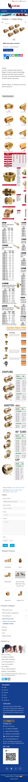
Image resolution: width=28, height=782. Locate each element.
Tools (3, 633)
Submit (5, 545)
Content (5, 518)
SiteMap (17, 776)
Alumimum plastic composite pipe (10, 613)
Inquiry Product (7, 498)
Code (4, 537)
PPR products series (7, 610)
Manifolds (4, 630)
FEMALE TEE (20, 600)
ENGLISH (23, 1)
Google (12, 778)
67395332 (6, 666)
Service (5, 697)
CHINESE (16, 1)
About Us (5, 690)
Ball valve (4, 627)
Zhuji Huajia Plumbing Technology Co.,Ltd (17, 774)
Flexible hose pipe (6, 636)
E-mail (5, 511)
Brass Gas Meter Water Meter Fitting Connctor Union (20, 584)
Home (5, 687)
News (4, 695)
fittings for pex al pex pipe (9, 621)
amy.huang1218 (9, 664)
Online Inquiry (8, 50)
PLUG (20, 567)
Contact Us (6, 700)
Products (5, 19)
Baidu (16, 778)
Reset (12, 545)
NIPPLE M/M (8, 581)
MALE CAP (7, 600)
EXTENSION (8, 567)
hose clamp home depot (18, 487)
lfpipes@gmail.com (10, 661)
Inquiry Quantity (7, 505)
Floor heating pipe (6, 615)
